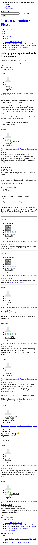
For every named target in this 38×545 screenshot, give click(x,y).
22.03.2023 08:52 (6, 469)
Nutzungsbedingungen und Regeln (20, 539)
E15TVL (32, 45)
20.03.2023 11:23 (6, 95)
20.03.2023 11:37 (6, 245)
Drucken (3, 66)
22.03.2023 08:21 (6, 429)
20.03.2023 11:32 (6, 153)
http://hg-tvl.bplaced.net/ (17, 282)
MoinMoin (4, 323)
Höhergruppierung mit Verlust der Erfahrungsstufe (17, 93)
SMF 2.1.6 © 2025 (11, 542)
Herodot (3, 73)
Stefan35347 (24, 45)
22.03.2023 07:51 (6, 311)
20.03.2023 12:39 (6, 279)
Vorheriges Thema (7, 64)
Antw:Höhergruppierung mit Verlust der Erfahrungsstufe (19, 149)
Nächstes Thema (19, 64)
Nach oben (4, 517)
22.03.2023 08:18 (6, 382)
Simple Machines (23, 542)
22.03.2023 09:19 (6, 505)
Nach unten (4, 67)
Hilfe (6, 539)
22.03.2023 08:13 (6, 347)
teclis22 (3, 129)
